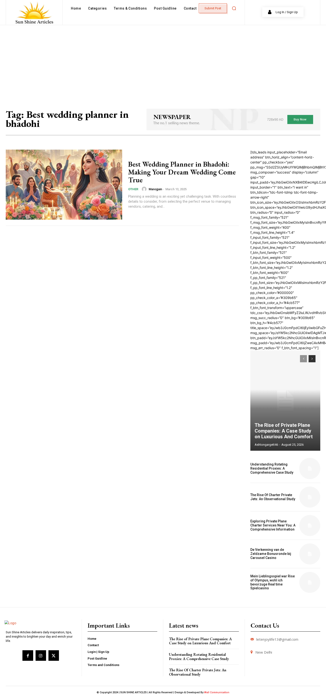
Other (133, 189)
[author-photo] (145, 189)
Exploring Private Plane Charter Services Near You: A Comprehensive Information (272, 525)
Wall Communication (216, 692)
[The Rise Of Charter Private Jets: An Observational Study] (309, 497)
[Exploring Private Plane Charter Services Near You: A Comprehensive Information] (309, 525)
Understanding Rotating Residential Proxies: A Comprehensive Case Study (271, 468)
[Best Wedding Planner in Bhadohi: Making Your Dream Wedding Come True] (64, 185)
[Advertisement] (163, 60)
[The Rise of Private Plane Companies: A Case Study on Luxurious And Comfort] (285, 400)
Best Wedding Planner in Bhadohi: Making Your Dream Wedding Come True (182, 171)
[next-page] (312, 358)
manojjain (155, 189)
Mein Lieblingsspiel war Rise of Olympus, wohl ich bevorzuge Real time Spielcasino (272, 582)
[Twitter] (53, 655)
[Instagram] (41, 655)
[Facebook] (27, 655)
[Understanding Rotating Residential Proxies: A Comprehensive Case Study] (309, 468)
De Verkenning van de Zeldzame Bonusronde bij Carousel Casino (270, 554)
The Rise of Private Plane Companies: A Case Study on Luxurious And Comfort (284, 430)
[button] (233, 8)
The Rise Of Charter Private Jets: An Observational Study (272, 497)
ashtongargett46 (266, 444)
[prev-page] (303, 358)
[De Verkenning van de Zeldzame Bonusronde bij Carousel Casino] (309, 553)
